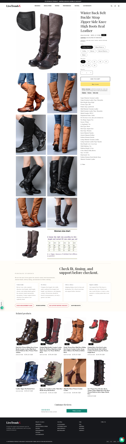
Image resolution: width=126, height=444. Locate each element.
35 (106, 61)
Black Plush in (100, 47)
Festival (77, 5)
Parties (57, 5)
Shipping (83, 37)
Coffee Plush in (86, 47)
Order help (95, 92)
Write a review (77, 411)
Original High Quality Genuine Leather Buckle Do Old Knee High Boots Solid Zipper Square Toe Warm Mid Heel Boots (51, 350)
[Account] (115, 6)
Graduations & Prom (42, 426)
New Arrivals (61, 428)
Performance (67, 5)
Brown (92, 51)
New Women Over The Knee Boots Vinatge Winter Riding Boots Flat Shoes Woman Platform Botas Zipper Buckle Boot (99, 391)
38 (94, 65)
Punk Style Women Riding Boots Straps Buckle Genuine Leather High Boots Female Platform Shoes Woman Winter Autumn (27, 350)
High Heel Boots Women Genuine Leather (73, 389)
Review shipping (40, 305)
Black (84, 55)
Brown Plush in (103, 51)
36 (83, 65)
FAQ (80, 424)
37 (88, 61)
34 (83, 61)
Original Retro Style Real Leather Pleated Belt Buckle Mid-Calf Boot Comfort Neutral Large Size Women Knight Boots (98, 350)
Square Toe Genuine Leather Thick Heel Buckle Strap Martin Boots (51, 389)
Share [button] (83, 164)
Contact (81, 430)
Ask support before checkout (58, 305)
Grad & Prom (47, 5)
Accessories (61, 424)
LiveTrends (13, 6)
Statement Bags (62, 426)
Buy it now (95, 84)
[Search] (111, 6)
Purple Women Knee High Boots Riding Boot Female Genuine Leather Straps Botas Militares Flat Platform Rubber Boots (75, 350)
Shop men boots (76, 305)
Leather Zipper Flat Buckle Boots (25, 389)
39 (88, 65)
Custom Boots (87, 5)
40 (100, 61)
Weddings (37, 5)
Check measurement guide (24, 305)
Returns (90, 92)
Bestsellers (61, 430)
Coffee (84, 51)
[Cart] (119, 6)
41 (94, 61)
